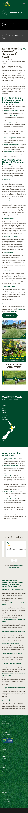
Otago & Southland (6, 774)
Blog (3, 797)
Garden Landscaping (6, 723)
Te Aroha (4, 417)
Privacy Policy (5, 799)
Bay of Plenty (4, 758)
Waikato (3, 756)
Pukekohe (4, 407)
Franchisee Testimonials (7, 786)
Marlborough (4, 769)
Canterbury (4, 771)
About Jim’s (4, 792)
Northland (4, 749)
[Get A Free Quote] (4, 24)
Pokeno (4, 408)
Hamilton (4, 410)
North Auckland (5, 751)
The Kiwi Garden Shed (6, 794)
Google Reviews (18, 565)
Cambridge (4, 414)
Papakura (4, 405)
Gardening (4, 721)
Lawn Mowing (4, 719)
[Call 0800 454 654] (4, 12)
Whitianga (4, 412)
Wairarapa (4, 765)
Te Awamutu (5, 419)
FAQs (3, 788)
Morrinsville (4, 415)
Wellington (4, 767)
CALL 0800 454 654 (6, 734)
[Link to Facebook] (25, 811)
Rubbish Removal (5, 730)
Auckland (4, 754)
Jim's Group (24, 809)
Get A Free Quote (16, 24)
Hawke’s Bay (4, 760)
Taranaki (3, 763)
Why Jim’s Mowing (6, 783)
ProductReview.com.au (14, 567)
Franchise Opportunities (6, 781)
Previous (5, 377)
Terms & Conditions (6, 801)
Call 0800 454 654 (16, 12)
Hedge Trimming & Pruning (7, 725)
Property (3, 728)
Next (23, 377)
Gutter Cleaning (5, 732)
